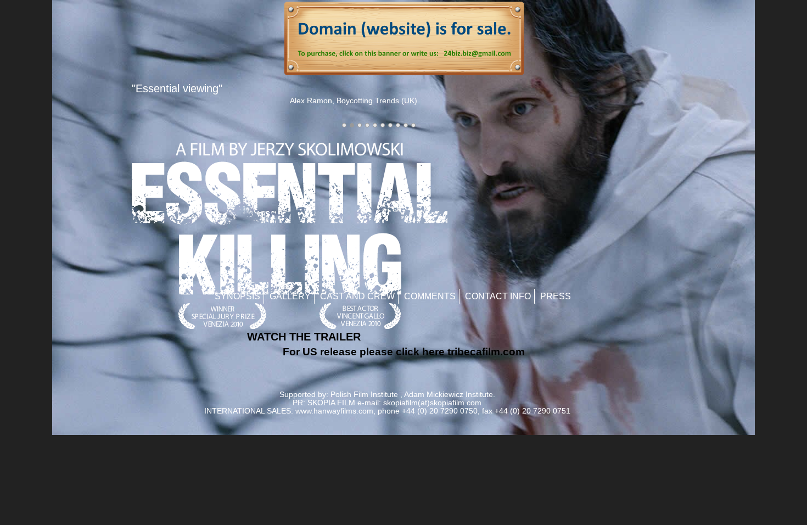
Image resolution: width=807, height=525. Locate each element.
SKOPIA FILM (331, 403)
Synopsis (237, 296)
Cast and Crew (357, 296)
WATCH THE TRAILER (304, 337)
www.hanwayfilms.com (334, 411)
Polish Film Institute (364, 394)
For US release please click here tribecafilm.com (404, 352)
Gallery (290, 296)
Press (555, 296)
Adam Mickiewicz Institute (448, 394)
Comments (430, 296)
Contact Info (498, 296)
